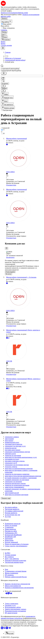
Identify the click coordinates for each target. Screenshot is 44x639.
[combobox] (10, 69)
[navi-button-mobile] (3, 48)
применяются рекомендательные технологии (18, 617)
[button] (3, 42)
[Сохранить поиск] (3, 78)
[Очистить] (4, 73)
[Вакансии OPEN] (24, 158)
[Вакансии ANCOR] (24, 349)
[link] (4, 37)
